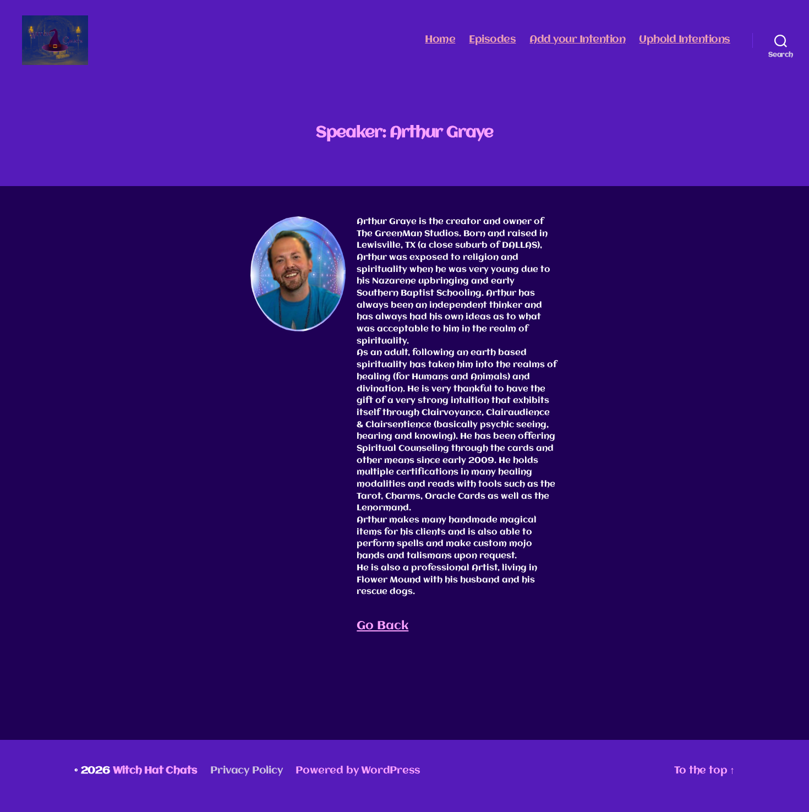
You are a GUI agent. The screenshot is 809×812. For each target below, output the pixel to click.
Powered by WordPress (358, 770)
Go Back (382, 626)
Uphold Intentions (684, 39)
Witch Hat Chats (155, 770)
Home (440, 39)
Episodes (492, 39)
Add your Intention (577, 39)
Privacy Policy (246, 770)
